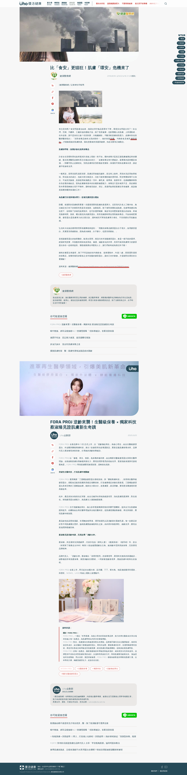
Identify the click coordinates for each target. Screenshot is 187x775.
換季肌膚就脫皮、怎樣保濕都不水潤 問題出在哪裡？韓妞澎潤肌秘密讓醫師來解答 (86, 749)
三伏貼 (181, 56)
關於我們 (154, 771)
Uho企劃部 (65, 435)
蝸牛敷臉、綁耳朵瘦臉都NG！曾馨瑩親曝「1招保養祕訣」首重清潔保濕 (82, 331)
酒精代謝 (181, 73)
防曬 (112, 138)
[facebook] (162, 768)
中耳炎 (181, 65)
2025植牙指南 (143, 3)
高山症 (181, 69)
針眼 (182, 52)
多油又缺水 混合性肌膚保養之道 (65, 344)
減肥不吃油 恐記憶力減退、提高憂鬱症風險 (70, 337)
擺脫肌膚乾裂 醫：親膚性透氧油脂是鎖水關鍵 (71, 350)
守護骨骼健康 (116, 3)
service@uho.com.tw (52, 769)
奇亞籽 (181, 43)
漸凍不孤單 (156, 3)
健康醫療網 (65, 76)
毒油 (182, 38)
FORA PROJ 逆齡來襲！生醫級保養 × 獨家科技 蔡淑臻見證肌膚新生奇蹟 (82, 324)
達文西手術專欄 (130, 3)
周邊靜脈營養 (179, 82)
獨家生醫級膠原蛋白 (70, 673)
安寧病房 (181, 78)
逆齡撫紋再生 (112, 668)
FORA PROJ (67, 668)
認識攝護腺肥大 (102, 3)
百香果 (181, 47)
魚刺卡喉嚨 (180, 60)
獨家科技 (97, 668)
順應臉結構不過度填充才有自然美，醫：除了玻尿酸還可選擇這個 (79, 723)
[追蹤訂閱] (52, 110)
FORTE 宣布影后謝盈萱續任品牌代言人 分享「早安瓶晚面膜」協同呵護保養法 (85, 743)
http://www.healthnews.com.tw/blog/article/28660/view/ (103, 266)
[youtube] (165, 767)
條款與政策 (163, 771)
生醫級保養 (82, 668)
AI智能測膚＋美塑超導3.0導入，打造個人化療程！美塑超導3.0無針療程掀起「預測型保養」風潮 (93, 736)
